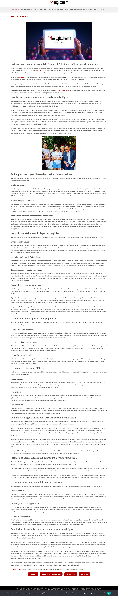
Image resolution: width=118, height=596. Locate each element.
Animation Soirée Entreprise (26, 589)
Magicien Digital (62, 589)
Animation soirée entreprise (58, 9)
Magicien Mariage (76, 9)
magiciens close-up (61, 90)
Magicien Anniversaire (90, 9)
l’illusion (38, 70)
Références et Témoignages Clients (51, 588)
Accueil (20, 9)
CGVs (24, 588)
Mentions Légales (33, 588)
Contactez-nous (16, 569)
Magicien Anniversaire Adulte (91, 589)
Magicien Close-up (50, 589)
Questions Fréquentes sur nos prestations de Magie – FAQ (82, 588)
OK (109, 593)
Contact (103, 9)
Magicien (40, 589)
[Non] (115, 593)
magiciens (22, 77)
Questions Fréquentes (40, 9)
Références (28, 9)
